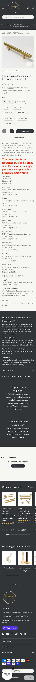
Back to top (17, 585)
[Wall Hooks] (9, 558)
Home (3, 32)
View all (31, 487)
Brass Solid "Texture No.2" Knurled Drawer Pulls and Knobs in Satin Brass (25, 513)
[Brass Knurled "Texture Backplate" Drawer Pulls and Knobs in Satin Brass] (9, 499)
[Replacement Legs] (25, 558)
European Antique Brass (12, 71)
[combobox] (18, 17)
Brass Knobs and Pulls (13, 32)
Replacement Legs (25, 569)
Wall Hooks (9, 568)
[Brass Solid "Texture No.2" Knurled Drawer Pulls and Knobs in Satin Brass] (25, 499)
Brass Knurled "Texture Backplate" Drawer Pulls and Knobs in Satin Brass (8, 514)
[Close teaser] (13, 669)
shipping (11, 88)
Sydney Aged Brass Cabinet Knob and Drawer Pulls (15, 33)
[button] (33, 8)
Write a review (18, 466)
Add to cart (25, 131)
